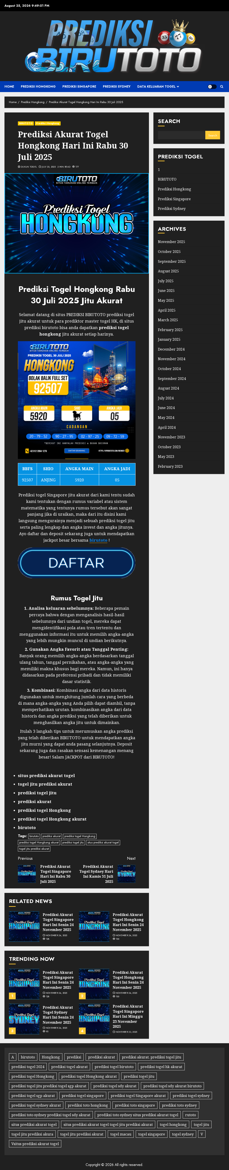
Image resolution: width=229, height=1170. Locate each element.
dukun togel (29, 166)
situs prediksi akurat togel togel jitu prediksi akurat (108, 1124)
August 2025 (168, 271)
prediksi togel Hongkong (79, 836)
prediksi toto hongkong (88, 1105)
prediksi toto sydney (179, 1105)
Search (169, 121)
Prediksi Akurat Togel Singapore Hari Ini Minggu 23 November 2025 (128, 1016)
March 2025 (168, 319)
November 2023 (171, 437)
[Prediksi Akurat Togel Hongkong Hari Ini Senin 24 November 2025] (94, 926)
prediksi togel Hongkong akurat (39, 842)
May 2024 (166, 417)
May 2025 (166, 300)
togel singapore (151, 1134)
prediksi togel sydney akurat (36, 1105)
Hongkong (51, 1057)
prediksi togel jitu (73, 842)
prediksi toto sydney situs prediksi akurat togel (137, 1114)
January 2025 (169, 339)
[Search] (222, 86)
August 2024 (168, 388)
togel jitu (201, 1124)
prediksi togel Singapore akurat (138, 1095)
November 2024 (171, 358)
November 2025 (171, 241)
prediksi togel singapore (83, 1095)
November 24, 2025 (56, 935)
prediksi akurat (51, 836)
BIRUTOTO (25, 123)
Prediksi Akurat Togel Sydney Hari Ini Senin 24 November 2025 (58, 1015)
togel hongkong (173, 1124)
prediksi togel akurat (69, 1066)
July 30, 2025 (49, 166)
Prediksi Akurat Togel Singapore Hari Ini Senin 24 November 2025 (58, 922)
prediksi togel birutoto (114, 1066)
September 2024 (172, 378)
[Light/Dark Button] (212, 86)
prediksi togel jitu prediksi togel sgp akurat (48, 1086)
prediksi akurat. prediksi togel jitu (151, 1057)
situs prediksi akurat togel (103, 842)
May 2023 (166, 456)
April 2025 (167, 310)
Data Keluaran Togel (156, 86)
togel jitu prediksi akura (32, 1134)
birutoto (34, 836)
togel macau (120, 1134)
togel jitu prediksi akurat (34, 849)
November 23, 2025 (126, 1032)
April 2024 (167, 427)
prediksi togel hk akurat (161, 1066)
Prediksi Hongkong (38, 86)
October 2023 (169, 446)
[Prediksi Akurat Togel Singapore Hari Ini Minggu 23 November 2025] (94, 1019)
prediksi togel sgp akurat (33, 1095)
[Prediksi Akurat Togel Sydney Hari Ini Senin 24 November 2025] (24, 1019)
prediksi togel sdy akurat (114, 1086)
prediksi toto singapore (135, 1105)
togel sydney (183, 1134)
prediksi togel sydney (191, 1095)
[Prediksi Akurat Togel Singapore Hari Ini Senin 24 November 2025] (24, 926)
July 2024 (166, 398)
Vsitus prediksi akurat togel (35, 1143)
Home (9, 86)
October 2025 (169, 251)
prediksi (74, 1057)
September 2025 (172, 261)
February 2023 (170, 466)
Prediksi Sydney (117, 86)
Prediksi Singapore (79, 86)
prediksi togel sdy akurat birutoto (172, 1086)
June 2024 (166, 407)
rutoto (190, 1114)
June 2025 (166, 290)
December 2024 (171, 349)
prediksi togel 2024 (27, 1066)
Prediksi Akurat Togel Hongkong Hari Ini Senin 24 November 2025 (128, 922)
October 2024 (169, 368)
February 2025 (170, 329)
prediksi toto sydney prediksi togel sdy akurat (50, 1114)
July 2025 (166, 280)
